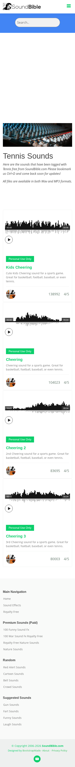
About (45, 750)
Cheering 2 (16, 448)
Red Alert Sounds (14, 667)
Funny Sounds (12, 717)
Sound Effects (12, 605)
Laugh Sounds (12, 724)
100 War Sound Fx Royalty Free (23, 636)
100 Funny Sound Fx (16, 629)
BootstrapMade (31, 750)
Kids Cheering (19, 267)
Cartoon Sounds (13, 674)
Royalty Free (11, 611)
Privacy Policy (59, 750)
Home (7, 598)
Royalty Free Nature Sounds (21, 642)
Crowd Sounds (12, 687)
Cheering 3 (16, 536)
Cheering (14, 359)
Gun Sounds (11, 704)
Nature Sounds (13, 649)
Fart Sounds (11, 711)
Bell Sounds (10, 680)
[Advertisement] (37, 72)
